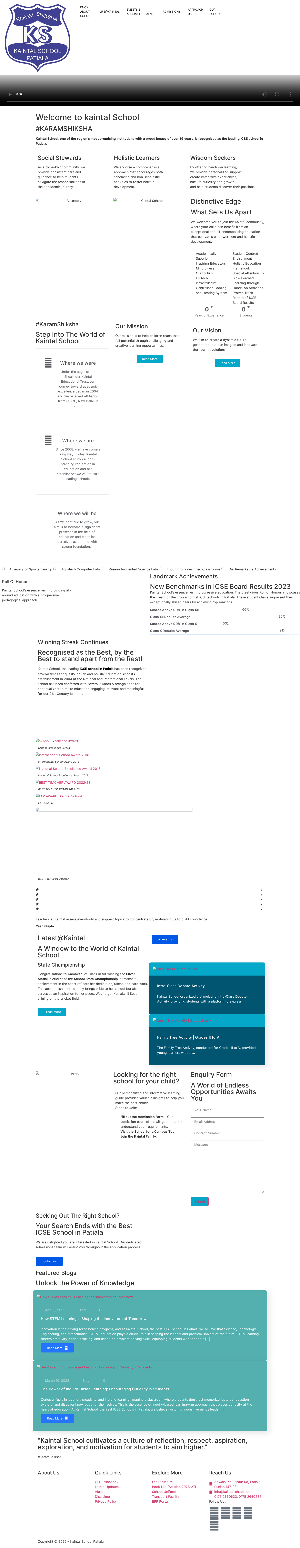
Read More (55, 1348)
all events (165, 939)
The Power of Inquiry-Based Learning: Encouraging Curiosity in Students (105, 1389)
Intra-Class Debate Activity (181, 986)
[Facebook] (214, 1513)
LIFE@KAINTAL (109, 11)
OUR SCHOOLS (216, 12)
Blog (82, 1310)
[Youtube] (248, 1513)
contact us (49, 1261)
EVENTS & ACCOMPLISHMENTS (141, 12)
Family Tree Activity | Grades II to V (188, 1037)
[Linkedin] (214, 1524)
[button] (228, 4)
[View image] (7, 569)
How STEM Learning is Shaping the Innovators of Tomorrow (94, 1319)
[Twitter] (237, 1513)
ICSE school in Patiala (97, 669)
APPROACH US (195, 12)
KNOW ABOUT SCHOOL (86, 12)
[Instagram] (225, 1513)
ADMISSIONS (172, 11)
